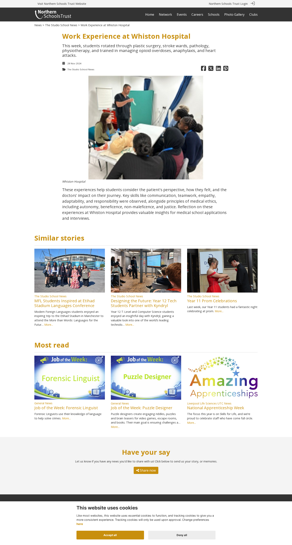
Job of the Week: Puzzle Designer (141, 407)
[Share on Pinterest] (225, 69)
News (38, 25)
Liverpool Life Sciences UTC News (209, 403)
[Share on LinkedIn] (218, 69)
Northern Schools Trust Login (228, 4)
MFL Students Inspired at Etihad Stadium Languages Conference (64, 303)
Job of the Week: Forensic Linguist (66, 407)
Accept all (110, 535)
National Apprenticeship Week (215, 407)
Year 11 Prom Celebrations (212, 300)
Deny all (182, 535)
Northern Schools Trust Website (65, 4)
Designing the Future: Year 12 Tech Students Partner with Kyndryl (144, 303)
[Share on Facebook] (203, 69)
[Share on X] (210, 69)
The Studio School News (61, 25)
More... (48, 324)
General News (43, 403)
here (79, 524)
